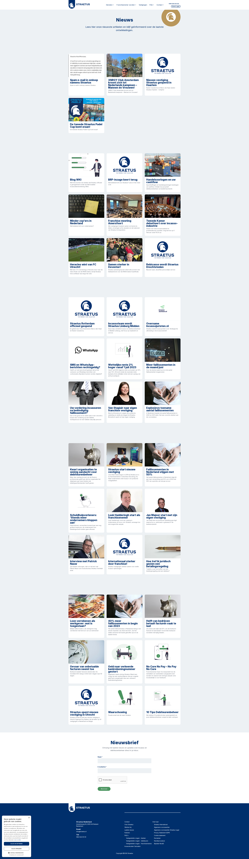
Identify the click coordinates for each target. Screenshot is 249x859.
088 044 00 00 (174, 3)
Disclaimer (157, 838)
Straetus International (160, 824)
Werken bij (127, 827)
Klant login (176, 6)
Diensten (109, 5)
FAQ (151, 5)
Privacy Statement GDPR (162, 833)
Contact (126, 822)
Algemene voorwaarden (162, 827)
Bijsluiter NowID (159, 843)
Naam (100, 757)
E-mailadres (102, 767)
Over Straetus (128, 824)
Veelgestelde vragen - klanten (136, 838)
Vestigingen (143, 5)
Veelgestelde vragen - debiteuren (137, 841)
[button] (16, 853)
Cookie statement (159, 835)
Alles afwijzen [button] (16, 848)
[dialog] (16, 836)
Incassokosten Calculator (132, 846)
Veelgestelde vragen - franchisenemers (139, 843)
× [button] (29, 817)
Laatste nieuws (129, 830)
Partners (127, 833)
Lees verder (17, 840)
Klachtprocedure (159, 841)
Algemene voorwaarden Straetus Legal (166, 830)
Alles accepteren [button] (16, 844)
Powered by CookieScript (16, 855)
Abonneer (104, 789)
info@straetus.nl (81, 831)
